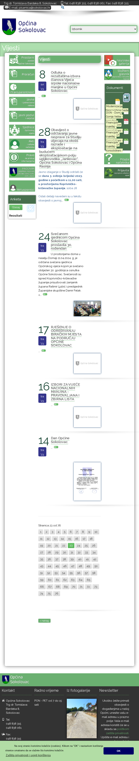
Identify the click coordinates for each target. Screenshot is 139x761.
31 (72, 552)
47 (72, 566)
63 (72, 579)
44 (49, 566)
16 (76, 538)
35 (41, 559)
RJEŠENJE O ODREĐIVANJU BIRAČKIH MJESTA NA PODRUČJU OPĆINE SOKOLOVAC (66, 336)
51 (41, 573)
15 (69, 538)
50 (96, 566)
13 (55, 538)
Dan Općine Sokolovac (60, 440)
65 (88, 579)
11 (41, 538)
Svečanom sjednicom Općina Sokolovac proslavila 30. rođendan (65, 241)
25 (86, 545)
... (39, 96)
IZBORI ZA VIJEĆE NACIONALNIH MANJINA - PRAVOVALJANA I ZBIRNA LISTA (65, 391)
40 (79, 559)
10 (96, 531)
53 (56, 573)
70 (73, 586)
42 (94, 559)
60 (49, 579)
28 (49, 552)
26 (93, 545)
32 (79, 552)
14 (62, 538)
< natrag (44, 620)
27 (41, 552)
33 (86, 552)
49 (88, 566)
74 (41, 593)
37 (56, 559)
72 (88, 586)
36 (49, 559)
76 (56, 593)
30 (64, 552)
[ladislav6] (82, 718)
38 (64, 559)
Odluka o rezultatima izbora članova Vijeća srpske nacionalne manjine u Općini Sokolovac (65, 81)
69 (66, 586)
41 (87, 559)
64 (80, 579)
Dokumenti (115, 88)
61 (57, 579)
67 (50, 586)
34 (94, 552)
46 (65, 566)
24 (78, 545)
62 (65, 579)
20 (49, 545)
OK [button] (119, 750)
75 (49, 593)
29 (56, 552)
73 (95, 586)
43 (41, 566)
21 (56, 545)
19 (41, 545)
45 (57, 566)
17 (84, 538)
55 (71, 573)
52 (48, 573)
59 (41, 579)
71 (81, 586)
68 (58, 586)
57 (86, 573)
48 (80, 566)
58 (93, 573)
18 (91, 538)
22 (63, 545)
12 (48, 538)
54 (63, 573)
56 (78, 573)
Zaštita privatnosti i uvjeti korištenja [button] (28, 755)
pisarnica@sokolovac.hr (34, 7)
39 (72, 559)
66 (42, 586)
